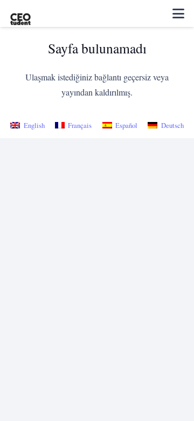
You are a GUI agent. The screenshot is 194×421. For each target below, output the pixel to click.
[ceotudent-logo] (20, 13)
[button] (178, 13)
